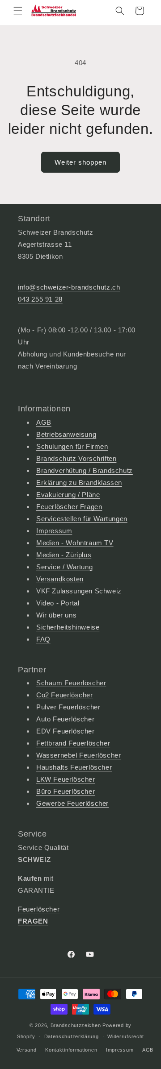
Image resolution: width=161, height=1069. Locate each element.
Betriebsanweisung (66, 434)
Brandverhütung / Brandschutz (84, 470)
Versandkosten (60, 579)
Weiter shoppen (80, 162)
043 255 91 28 (40, 299)
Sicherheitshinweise (67, 627)
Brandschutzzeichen (76, 1025)
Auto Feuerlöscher (65, 719)
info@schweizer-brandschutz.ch (69, 287)
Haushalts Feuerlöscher (74, 767)
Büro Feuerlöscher (65, 791)
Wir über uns (56, 615)
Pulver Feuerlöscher (68, 707)
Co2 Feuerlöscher (64, 695)
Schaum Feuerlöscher (71, 683)
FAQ (43, 639)
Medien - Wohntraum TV (75, 543)
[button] (18, 11)
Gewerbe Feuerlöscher (72, 803)
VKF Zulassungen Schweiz (79, 591)
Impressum (54, 530)
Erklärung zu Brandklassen (79, 482)
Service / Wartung (64, 567)
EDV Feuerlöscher (65, 731)
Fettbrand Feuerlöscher (73, 743)
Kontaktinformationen (71, 1049)
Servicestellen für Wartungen (81, 518)
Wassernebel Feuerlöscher (78, 755)
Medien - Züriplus (63, 555)
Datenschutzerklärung (71, 1036)
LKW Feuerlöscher (65, 779)
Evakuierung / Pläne (68, 494)
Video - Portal (57, 603)
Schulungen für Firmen (72, 446)
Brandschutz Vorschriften (76, 458)
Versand (27, 1049)
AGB (43, 422)
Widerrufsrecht (125, 1036)
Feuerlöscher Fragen (69, 506)
